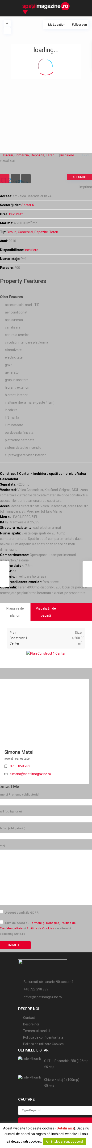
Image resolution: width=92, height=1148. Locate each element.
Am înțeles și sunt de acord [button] (64, 1141)
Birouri (12, 232)
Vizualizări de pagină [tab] (46, 612)
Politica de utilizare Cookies (43, 1044)
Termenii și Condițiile (44, 923)
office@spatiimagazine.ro (43, 997)
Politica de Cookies (40, 928)
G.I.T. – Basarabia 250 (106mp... (67, 1061)
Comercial (25, 232)
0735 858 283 (20, 766)
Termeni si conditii (36, 1031)
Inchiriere (31, 250)
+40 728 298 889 (36, 989)
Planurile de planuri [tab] (15, 612)
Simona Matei (18, 752)
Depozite (41, 232)
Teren (53, 232)
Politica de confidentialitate (43, 1037)
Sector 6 (27, 205)
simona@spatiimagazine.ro (30, 774)
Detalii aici (65, 1128)
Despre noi (31, 1024)
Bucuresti (16, 214)
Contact (29, 1018)
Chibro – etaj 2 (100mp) (61, 1080)
